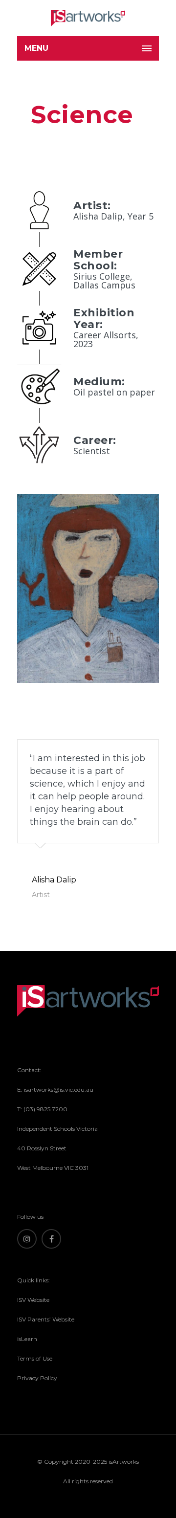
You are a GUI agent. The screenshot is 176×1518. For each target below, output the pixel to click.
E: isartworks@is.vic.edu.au (55, 1089)
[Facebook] (51, 1239)
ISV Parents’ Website (45, 1319)
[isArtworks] (88, 18)
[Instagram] (27, 1239)
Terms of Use (34, 1358)
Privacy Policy (37, 1378)
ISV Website (33, 1299)
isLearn (27, 1338)
